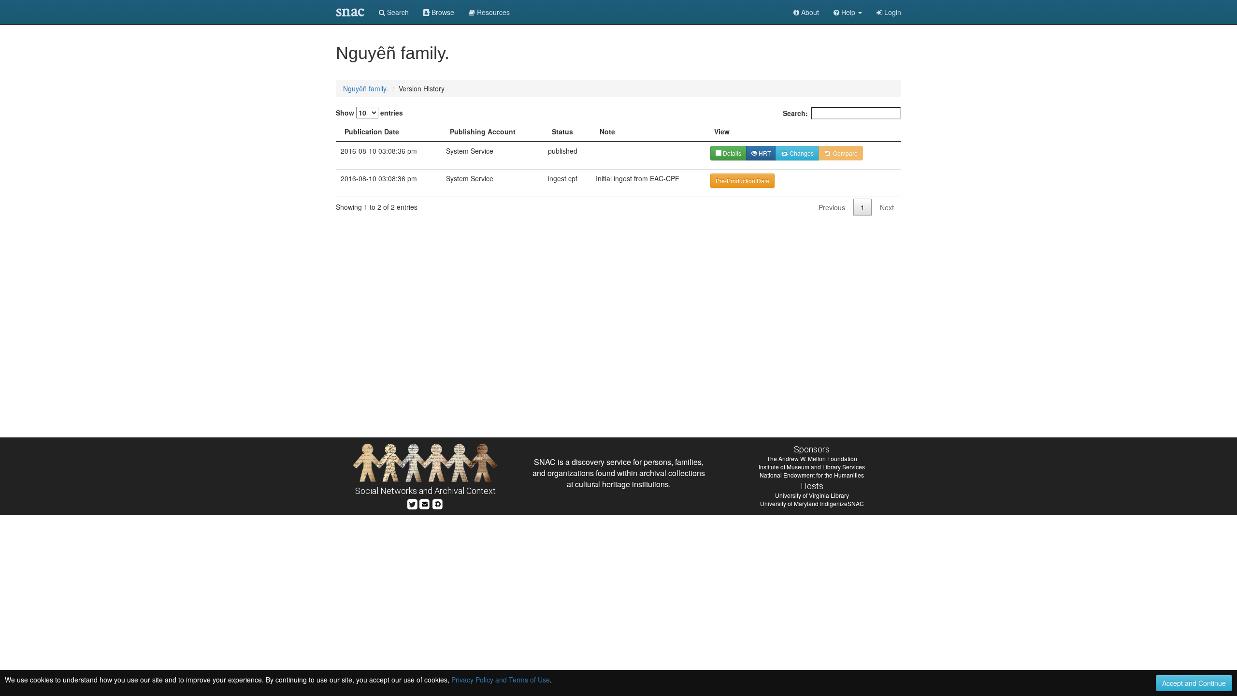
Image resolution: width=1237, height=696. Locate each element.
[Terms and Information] (438, 503)
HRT (764, 153)
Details (731, 153)
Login (891, 12)
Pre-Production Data (742, 180)
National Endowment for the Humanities (812, 475)
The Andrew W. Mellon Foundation (812, 458)
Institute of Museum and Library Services (812, 467)
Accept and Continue (1194, 683)
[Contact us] (425, 503)
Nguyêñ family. (365, 88)
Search (397, 12)
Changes (801, 153)
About (809, 12)
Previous (832, 207)
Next (887, 207)
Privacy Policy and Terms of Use (500, 679)
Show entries (369, 112)
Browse (442, 12)
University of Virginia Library (812, 495)
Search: (795, 113)
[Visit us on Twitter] (412, 503)
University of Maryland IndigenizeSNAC (812, 503)
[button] (847, 12)
